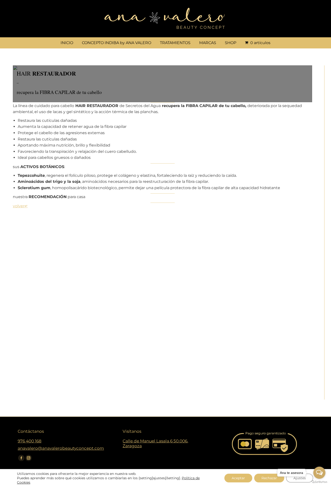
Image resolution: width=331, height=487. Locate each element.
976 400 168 (29, 441)
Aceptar (238, 478)
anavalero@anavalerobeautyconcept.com (61, 448)
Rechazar (269, 478)
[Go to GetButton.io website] (319, 482)
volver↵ (20, 206)
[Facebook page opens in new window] (21, 458)
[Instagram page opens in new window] (28, 458)
